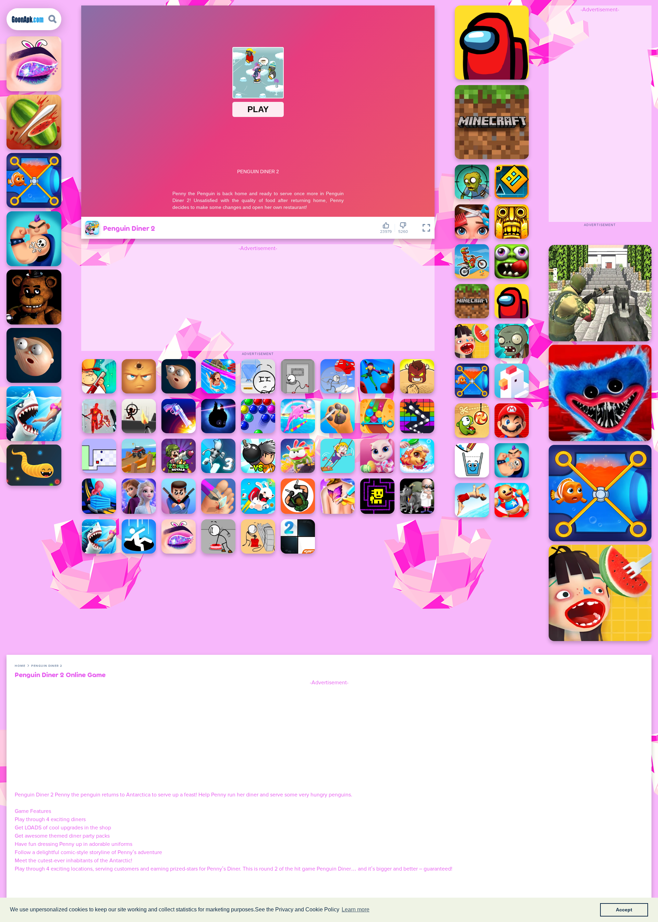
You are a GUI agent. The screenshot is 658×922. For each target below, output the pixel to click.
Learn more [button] (355, 909)
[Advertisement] (258, 300)
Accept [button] (624, 909)
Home (20, 665)
